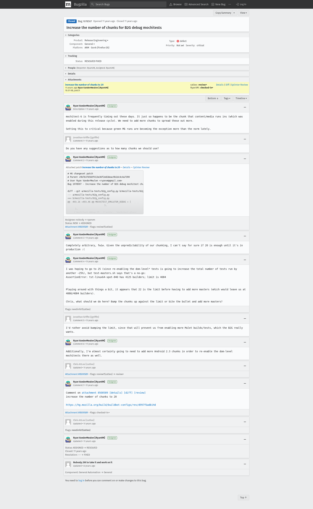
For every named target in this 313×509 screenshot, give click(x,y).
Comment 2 (78, 160)
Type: (172, 41)
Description (79, 109)
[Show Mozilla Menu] (68, 4)
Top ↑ (243, 497)
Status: (79, 61)
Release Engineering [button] (96, 40)
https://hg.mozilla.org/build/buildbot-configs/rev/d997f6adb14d (111, 404)
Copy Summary (223, 12)
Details (220, 84)
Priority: (170, 45)
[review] (140, 392)
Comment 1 (78, 141)
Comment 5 (78, 320)
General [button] (90, 44)
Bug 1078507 (85, 21)
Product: (78, 40)
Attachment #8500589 (76, 226)
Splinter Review (239, 84)
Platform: (78, 47)
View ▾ (243, 12)
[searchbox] (128, 4)
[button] (241, 4)
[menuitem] (175, 4)
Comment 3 (78, 238)
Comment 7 (78, 385)
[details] (115, 392)
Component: (76, 44)
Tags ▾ (227, 98)
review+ (203, 84)
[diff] (128, 392)
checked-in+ (206, 87)
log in (81, 480)
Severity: (190, 45)
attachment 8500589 (95, 392)
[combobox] (128, 4)
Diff (227, 84)
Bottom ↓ (213, 98)
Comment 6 (78, 344)
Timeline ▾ (241, 98)
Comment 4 (78, 261)
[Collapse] (245, 107)
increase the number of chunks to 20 (84, 84)
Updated (77, 367)
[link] (104, 192)
